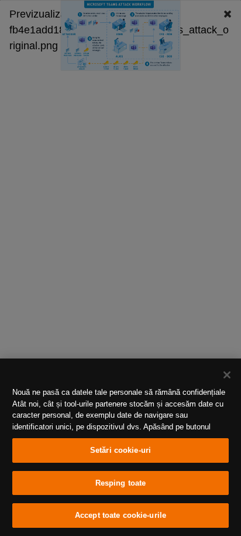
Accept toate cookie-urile (120, 515)
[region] (120, 447)
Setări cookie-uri (120, 450)
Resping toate (120, 483)
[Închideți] (227, 375)
